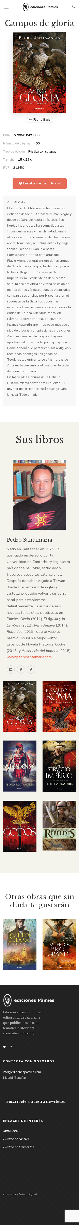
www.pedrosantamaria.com (29, 657)
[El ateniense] (19, 766)
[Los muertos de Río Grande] (59, 944)
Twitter (4, 1046)
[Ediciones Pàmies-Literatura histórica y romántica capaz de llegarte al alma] (40, 7)
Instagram (11, 1046)
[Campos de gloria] (19, 706)
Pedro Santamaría (29, 540)
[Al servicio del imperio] (59, 766)
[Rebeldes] (59, 826)
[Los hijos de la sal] (19, 944)
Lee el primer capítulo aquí (41, 183)
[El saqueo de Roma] (59, 706)
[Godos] (19, 826)
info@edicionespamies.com (22, 1072)
